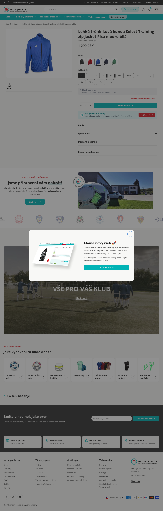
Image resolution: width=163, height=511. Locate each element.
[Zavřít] (130, 234)
